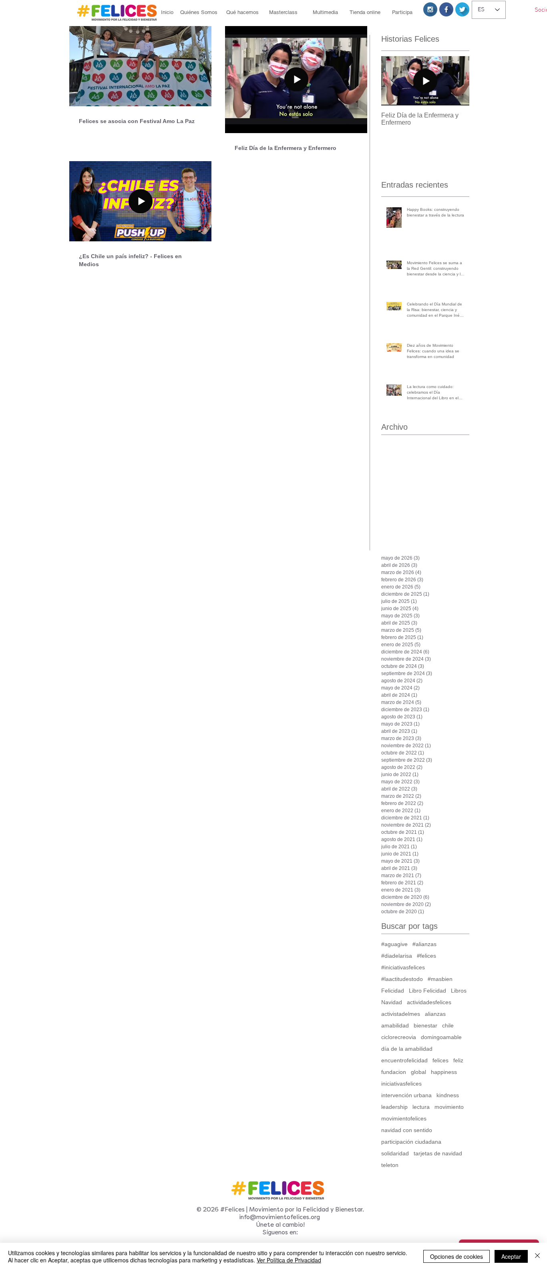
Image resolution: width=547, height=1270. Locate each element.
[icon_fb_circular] (446, 9)
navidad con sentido (406, 1130)
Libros (459, 990)
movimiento (449, 1107)
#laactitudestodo (402, 979)
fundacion (393, 1072)
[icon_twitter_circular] (462, 9)
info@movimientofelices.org (279, 1217)
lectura (421, 1107)
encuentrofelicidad (404, 1060)
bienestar (425, 1025)
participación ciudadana (411, 1142)
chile (448, 1025)
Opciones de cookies (456, 1256)
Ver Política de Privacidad (289, 1260)
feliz (458, 1060)
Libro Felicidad (427, 990)
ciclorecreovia (398, 1037)
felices (440, 1060)
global (418, 1072)
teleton (389, 1165)
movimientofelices (403, 1118)
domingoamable (441, 1037)
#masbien (440, 979)
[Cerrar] (537, 1256)
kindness (447, 1095)
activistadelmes (400, 1014)
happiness (444, 1072)
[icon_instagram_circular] (430, 9)
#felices (426, 955)
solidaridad (395, 1153)
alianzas (435, 1014)
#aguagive (394, 944)
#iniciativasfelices (403, 967)
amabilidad (395, 1025)
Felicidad (392, 990)
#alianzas (424, 944)
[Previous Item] (394, 81)
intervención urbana (406, 1095)
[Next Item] (456, 81)
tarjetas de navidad (438, 1153)
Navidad (391, 1002)
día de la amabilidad (406, 1049)
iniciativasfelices (401, 1083)
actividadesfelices (429, 1002)
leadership (394, 1107)
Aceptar (511, 1256)
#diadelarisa (396, 955)
